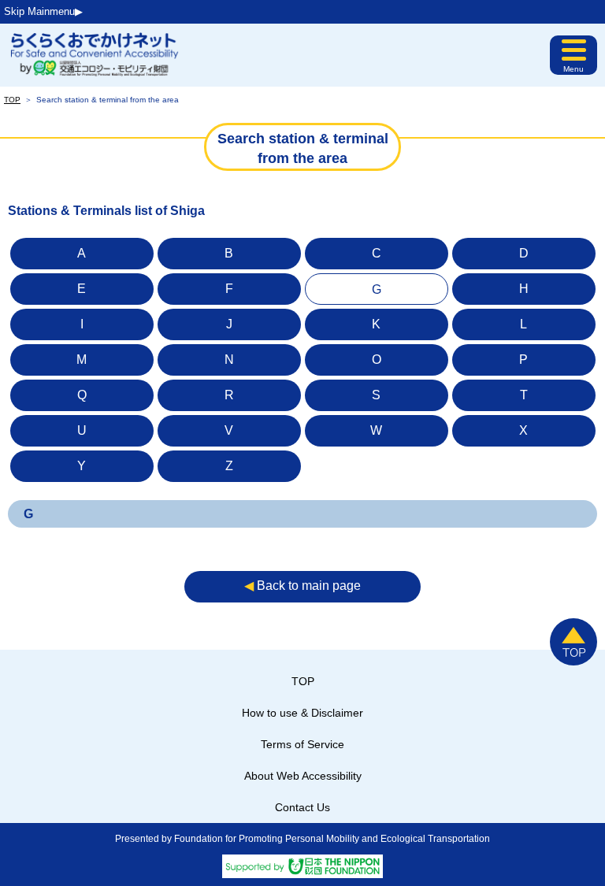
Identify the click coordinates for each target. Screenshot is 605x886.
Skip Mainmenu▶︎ (43, 11)
